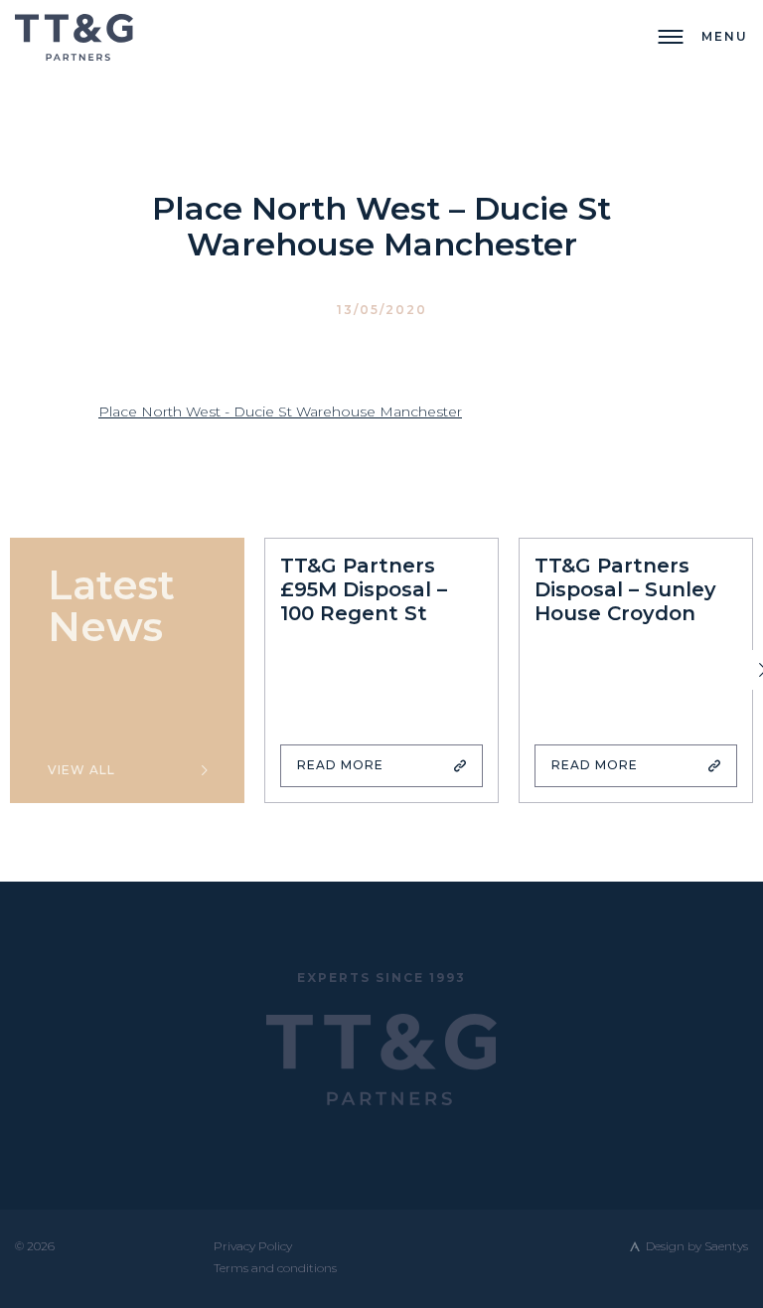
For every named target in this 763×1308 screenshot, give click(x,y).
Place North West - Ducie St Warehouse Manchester (280, 411)
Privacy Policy (253, 1245)
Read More (340, 764)
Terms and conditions (275, 1267)
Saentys (726, 1245)
